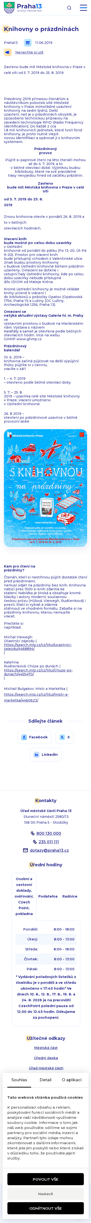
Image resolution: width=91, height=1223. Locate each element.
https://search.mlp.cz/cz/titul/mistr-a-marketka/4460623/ (36, 697)
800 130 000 (48, 833)
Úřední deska (46, 1058)
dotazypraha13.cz (49, 850)
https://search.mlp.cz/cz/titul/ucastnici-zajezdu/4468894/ (38, 647)
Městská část (46, 1048)
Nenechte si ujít (29, 52)
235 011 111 (49, 842)
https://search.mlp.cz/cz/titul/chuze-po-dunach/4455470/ (38, 672)
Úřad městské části (46, 1068)
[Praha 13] (23, 8)
